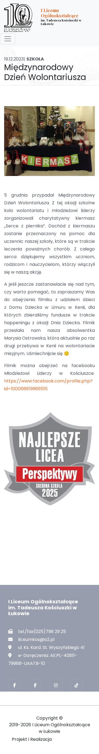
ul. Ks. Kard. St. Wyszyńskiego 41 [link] (51, 647)
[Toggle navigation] (7, 38)
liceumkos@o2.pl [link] (36, 639)
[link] (45, 17)
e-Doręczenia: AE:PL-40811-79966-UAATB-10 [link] (42, 659)
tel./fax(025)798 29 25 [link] (42, 631)
